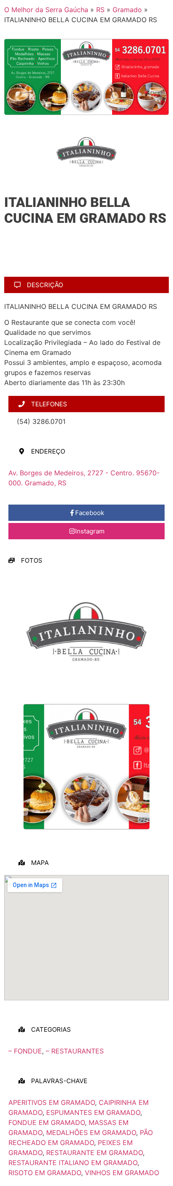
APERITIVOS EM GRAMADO (51, 1102)
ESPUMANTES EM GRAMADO (93, 1112)
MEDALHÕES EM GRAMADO (91, 1132)
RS (100, 9)
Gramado (127, 9)
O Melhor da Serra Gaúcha (46, 9)
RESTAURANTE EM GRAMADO (94, 1152)
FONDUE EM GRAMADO (46, 1122)
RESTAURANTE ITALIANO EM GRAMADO (72, 1162)
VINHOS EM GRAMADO (122, 1172)
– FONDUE (25, 1051)
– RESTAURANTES (75, 1051)
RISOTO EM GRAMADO (44, 1172)
